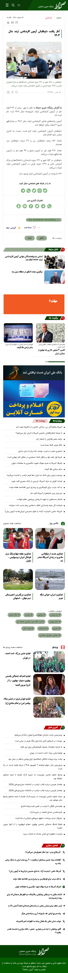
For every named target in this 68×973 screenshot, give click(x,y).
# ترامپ (28, 615)
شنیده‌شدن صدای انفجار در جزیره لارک (46, 812)
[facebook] (31, 206)
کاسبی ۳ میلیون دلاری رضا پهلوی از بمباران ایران (51, 352)
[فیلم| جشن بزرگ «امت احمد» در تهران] (49, 661)
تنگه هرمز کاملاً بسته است (51, 445)
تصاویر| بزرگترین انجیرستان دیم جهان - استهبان (18, 596)
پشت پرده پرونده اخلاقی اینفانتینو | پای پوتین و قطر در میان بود (35, 759)
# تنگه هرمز (14, 615)
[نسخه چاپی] (8, 22)
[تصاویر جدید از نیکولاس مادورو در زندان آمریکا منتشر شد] (50, 538)
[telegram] (43, 206)
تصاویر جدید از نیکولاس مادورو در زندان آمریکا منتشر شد (50, 557)
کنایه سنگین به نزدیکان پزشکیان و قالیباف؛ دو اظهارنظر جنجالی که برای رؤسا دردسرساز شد (34, 896)
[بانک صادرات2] (34, 390)
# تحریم (56, 628)
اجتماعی (48, 18)
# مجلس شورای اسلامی (50, 635)
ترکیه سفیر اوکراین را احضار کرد (49, 439)
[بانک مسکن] (34, 304)
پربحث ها (40, 421)
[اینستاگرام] (39, 190)
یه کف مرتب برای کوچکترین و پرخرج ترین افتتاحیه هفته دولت (35, 487)
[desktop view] (18, 5)
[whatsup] (49, 206)
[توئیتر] (34, 190)
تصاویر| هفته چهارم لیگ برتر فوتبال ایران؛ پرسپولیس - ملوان (18, 557)
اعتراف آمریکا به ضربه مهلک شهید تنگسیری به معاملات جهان (36, 463)
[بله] (45, 190)
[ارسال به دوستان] (12, 22)
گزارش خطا (11, 228)
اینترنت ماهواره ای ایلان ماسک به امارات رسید (42, 834)
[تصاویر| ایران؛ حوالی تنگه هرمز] (50, 579)
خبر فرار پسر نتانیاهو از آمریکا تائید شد (46, 493)
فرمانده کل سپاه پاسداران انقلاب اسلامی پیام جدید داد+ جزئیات (35, 505)
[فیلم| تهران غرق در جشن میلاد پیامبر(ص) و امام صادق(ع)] (49, 707)
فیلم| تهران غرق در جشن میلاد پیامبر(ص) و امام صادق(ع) (16, 701)
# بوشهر (41, 615)
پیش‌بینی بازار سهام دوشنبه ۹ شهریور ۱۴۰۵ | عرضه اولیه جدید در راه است (32, 767)
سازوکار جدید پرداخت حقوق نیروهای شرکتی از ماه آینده (38, 818)
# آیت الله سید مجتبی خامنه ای (30, 621)
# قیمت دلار (28, 628)
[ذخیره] (16, 22)
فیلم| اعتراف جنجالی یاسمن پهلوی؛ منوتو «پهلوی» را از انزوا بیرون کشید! (17, 680)
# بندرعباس (55, 615)
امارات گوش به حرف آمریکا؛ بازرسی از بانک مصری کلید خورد (36, 481)
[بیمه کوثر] (34, 409)
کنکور (41, 238)
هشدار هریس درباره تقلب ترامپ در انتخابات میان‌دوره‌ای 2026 (35, 784)
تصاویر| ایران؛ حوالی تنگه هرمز (51, 596)
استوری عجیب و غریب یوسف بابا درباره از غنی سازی (40, 451)
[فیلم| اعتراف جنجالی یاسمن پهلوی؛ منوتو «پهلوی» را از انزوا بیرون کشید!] (49, 684)
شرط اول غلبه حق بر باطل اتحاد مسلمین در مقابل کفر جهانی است (34, 457)
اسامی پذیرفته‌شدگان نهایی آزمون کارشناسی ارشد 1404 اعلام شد (24, 258)
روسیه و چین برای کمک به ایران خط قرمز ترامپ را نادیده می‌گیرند (34, 475)
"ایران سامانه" (28, 969)
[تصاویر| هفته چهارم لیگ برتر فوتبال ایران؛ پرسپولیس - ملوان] (18, 538)
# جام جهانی (54, 621)
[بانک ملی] (34, 372)
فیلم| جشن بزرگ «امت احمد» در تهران (17, 656)
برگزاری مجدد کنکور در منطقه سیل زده (27, 272)
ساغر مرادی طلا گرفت (25, 347)
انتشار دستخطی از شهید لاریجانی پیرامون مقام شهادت (39, 499)
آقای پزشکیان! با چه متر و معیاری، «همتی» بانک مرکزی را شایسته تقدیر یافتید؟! (34, 931)
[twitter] (37, 206)
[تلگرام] (23, 190)
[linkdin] (25, 206)
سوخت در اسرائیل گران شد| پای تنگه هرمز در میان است (38, 741)
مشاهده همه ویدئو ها (12, 647)
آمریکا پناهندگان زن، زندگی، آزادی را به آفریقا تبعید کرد (39, 427)
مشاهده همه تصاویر (12, 523)
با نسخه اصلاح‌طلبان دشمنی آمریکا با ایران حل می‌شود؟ (39, 433)
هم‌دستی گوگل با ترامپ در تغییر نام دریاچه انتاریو (41, 806)
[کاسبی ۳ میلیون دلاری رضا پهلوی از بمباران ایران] (50, 333)
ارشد (30, 238)
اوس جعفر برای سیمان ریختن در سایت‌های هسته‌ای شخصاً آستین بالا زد (35, 905)
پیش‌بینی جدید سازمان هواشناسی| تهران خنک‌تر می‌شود (38, 735)
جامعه (58, 18)
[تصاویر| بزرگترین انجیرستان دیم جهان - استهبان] (18, 579)
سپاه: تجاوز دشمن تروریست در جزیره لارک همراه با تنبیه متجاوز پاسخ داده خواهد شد (32, 798)
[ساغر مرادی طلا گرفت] (18, 333)
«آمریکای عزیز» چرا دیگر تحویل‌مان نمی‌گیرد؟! (43, 852)
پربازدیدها (57, 421)
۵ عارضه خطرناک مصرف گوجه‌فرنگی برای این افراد (41, 747)
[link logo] (34, 951)
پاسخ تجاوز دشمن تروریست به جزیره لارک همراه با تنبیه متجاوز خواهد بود (32, 776)
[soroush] (18, 206)
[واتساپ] (28, 190)
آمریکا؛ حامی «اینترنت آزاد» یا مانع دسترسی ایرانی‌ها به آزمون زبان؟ (33, 511)
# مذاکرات (43, 628)
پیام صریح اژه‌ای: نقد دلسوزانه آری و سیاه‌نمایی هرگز (41, 913)
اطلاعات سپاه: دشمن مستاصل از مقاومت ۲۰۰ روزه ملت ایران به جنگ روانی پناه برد (33, 861)
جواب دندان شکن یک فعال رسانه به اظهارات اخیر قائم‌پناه (38, 921)
